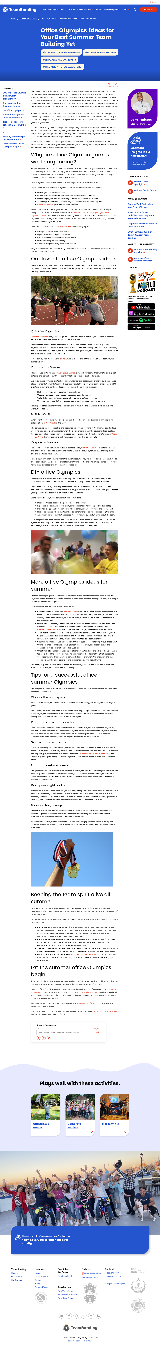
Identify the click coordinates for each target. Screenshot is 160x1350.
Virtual (38, 1273)
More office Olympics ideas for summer (13, 116)
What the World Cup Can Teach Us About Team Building (140, 235)
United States (41, 1276)
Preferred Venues (43, 1287)
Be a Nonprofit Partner (68, 1294)
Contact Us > (148, 9)
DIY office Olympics (13, 110)
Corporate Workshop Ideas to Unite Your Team (142, 225)
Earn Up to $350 (65, 1276)
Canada (38, 1280)
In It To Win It (110, 1124)
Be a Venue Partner (66, 1291)
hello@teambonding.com (115, 1283)
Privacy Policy (74, 1341)
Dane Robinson (141, 120)
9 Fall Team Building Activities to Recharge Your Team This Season (141, 215)
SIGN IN (153, 2)
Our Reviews (17, 1280)
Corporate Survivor (74, 1125)
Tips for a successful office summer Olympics (15, 125)
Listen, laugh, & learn (92, 1273)
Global (38, 1283)
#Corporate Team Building (61, 52)
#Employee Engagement (100, 52)
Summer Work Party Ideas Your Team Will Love (140, 205)
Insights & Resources (28, 19)
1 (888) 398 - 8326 (113, 1276)
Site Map (88, 1341)
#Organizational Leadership (62, 67)
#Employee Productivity (59, 59)
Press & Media (17, 1276)
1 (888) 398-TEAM (112, 1273)
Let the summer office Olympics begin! (13, 145)
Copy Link (96, 1029)
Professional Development (107, 9)
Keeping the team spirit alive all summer (14, 138)
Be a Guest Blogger (67, 1298)
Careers (15, 1273)
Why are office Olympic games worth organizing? (14, 95)
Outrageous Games (41, 1125)
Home (13, 19)
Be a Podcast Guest (90, 1278)
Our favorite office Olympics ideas (12, 104)
